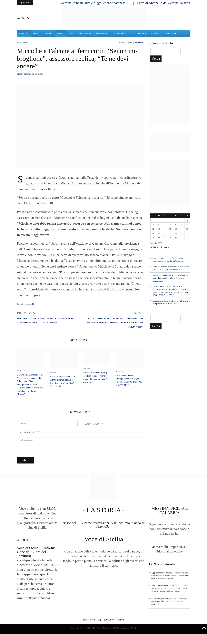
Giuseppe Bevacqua (25, 74)
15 (170, 229)
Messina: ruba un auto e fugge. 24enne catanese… (95, 3)
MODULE (121, 620)
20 (159, 233)
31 (181, 238)
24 (181, 233)
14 (165, 229)
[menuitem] (24, 33)
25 (187, 233)
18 (187, 229)
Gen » (165, 247)
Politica (25, 43)
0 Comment (139, 43)
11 (187, 225)
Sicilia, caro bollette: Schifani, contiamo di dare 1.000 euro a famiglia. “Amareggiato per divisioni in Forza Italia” (114, 322)
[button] (19, 17)
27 (159, 238)
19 (153, 233)
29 (170, 238)
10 (181, 225)
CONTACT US (109, 620)
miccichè (30, 304)
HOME (85, 620)
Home (19, 43)
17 (181, 229)
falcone (23, 304)
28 (165, 238)
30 (176, 238)
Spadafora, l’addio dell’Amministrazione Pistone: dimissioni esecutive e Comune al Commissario (170, 278)
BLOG (92, 620)
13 (159, 229)
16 (176, 229)
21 (165, 233)
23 (176, 233)
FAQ (99, 620)
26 (153, 238)
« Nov (154, 247)
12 (153, 229)
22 (170, 233)
